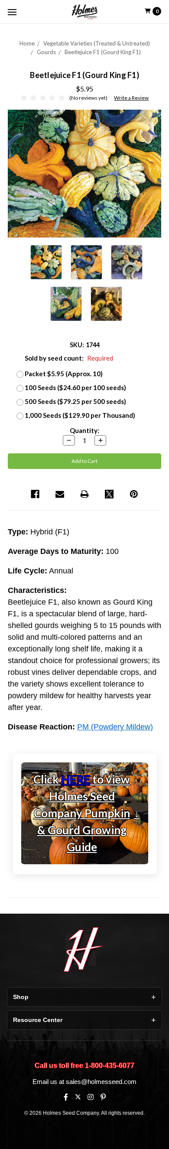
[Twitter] (109, 494)
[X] (78, 1097)
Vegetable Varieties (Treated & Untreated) (96, 43)
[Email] (59, 494)
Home (27, 43)
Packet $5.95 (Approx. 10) (64, 374)
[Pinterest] (134, 494)
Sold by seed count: (69, 358)
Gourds (46, 52)
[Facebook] (35, 494)
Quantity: (84, 430)
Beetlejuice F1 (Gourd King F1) (103, 52)
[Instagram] (91, 1097)
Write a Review (131, 97)
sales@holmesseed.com (101, 1081)
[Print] (84, 494)
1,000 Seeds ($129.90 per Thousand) (80, 415)
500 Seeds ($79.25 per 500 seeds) (75, 401)
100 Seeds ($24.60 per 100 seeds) (75, 387)
